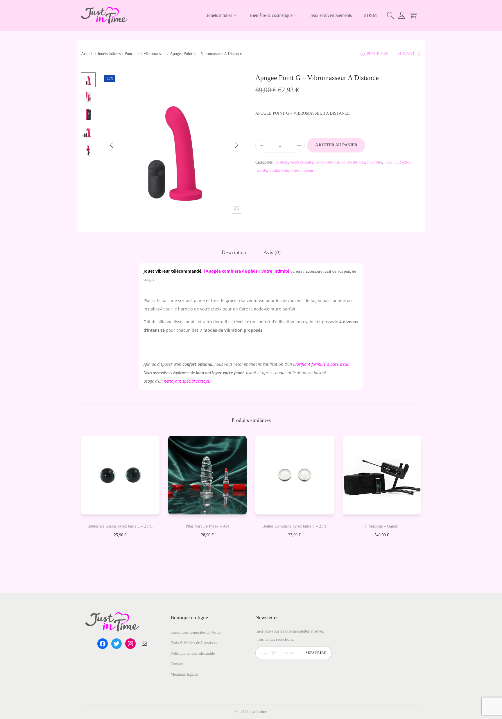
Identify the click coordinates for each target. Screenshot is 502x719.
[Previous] (111, 145)
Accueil (87, 54)
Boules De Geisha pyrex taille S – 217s (294, 526)
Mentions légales (184, 674)
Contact (177, 664)
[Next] (236, 145)
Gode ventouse (327, 162)
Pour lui (391, 162)
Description (234, 252)
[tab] (234, 252)
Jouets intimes (109, 54)
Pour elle (132, 54)
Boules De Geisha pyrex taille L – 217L (120, 526)
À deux (282, 162)
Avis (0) (272, 252)
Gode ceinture (301, 162)
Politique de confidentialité (193, 653)
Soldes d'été (279, 170)
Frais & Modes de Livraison (194, 643)
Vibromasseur (155, 54)
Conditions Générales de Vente (195, 632)
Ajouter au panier (336, 145)
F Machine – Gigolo (381, 526)
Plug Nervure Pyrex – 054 (207, 526)
